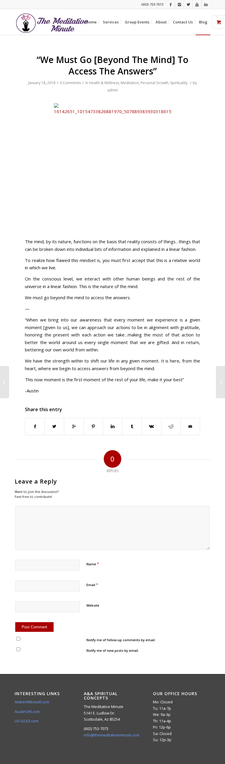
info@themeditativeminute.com (111, 735)
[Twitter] (188, 4)
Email (92, 584)
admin (112, 90)
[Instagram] (179, 4)
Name (92, 563)
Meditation (130, 82)
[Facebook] (170, 4)
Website (92, 605)
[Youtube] (197, 4)
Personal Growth (154, 82)
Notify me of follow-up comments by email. (121, 640)
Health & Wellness (104, 82)
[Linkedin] (206, 4)
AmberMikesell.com (32, 702)
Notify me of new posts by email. (112, 650)
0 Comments (70, 82)
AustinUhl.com (27, 711)
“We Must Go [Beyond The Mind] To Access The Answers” (112, 65)
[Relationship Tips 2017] (4, 382)
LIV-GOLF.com (26, 721)
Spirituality (179, 82)
